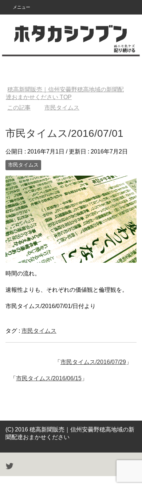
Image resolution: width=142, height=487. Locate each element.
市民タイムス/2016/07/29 (93, 362)
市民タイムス (23, 165)
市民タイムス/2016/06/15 (49, 378)
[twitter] (9, 467)
